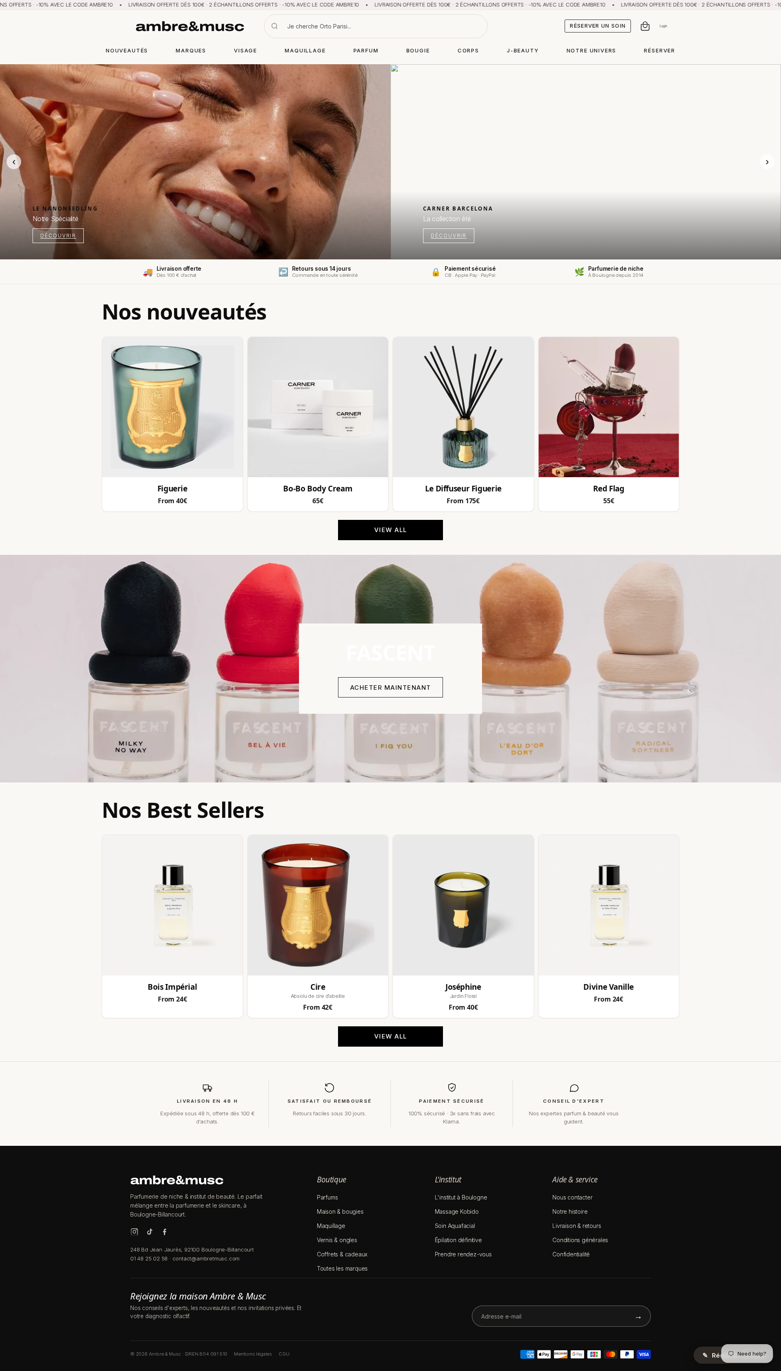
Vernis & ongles (337, 1239)
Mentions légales (253, 1354)
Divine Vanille (608, 987)
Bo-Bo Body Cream (317, 488)
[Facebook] (164, 1232)
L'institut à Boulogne (461, 1197)
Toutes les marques (342, 1268)
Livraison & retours (576, 1225)
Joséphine (463, 987)
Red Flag (608, 488)
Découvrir (58, 235)
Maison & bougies (340, 1211)
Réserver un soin (598, 25)
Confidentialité (571, 1254)
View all (390, 530)
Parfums (327, 1197)
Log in (663, 26)
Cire (317, 987)
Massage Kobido (457, 1211)
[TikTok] (149, 1232)
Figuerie (172, 488)
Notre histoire (569, 1211)
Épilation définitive (458, 1239)
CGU (284, 1354)
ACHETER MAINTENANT (390, 687)
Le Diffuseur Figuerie (463, 488)
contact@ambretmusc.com (206, 1258)
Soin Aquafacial (455, 1225)
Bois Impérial (172, 987)
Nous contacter (572, 1197)
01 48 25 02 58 (149, 1258)
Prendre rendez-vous (463, 1254)
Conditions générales (580, 1239)
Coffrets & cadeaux (342, 1254)
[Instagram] (134, 1232)
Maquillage (331, 1225)
